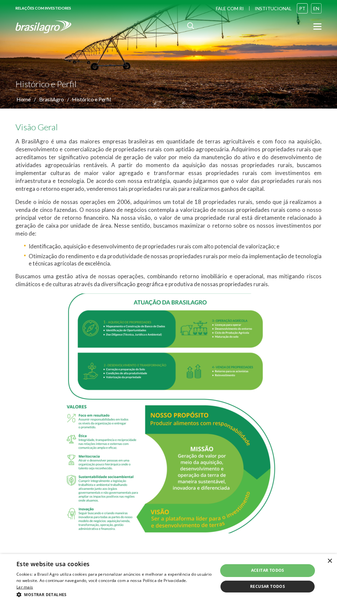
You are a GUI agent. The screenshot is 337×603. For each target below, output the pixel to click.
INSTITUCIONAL (273, 8)
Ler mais (24, 587)
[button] (114, 594)
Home (23, 99)
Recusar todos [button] (267, 586)
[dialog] (168, 578)
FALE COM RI (230, 8)
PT (302, 8)
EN (316, 8)
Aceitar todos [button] (267, 570)
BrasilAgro (51, 99)
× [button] (329, 561)
